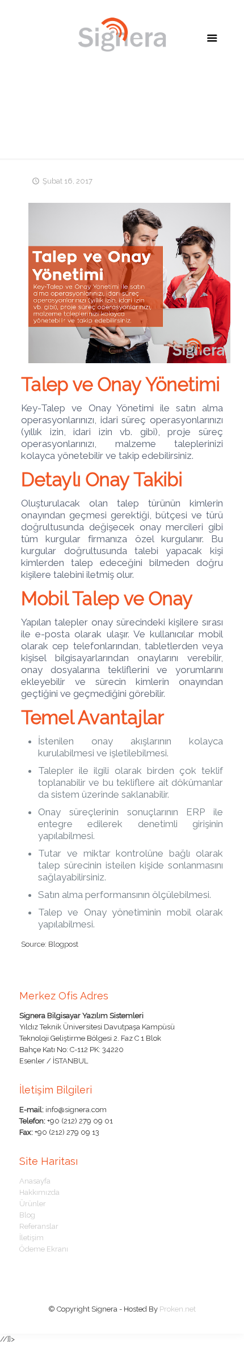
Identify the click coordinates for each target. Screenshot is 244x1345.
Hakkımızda (39, 1192)
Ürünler (32, 1203)
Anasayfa (35, 1181)
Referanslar (38, 1226)
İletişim (31, 1237)
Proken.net (177, 1309)
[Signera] (122, 33)
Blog (27, 1215)
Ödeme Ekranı (43, 1249)
